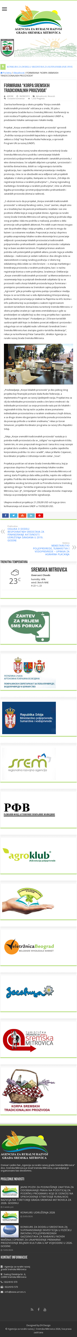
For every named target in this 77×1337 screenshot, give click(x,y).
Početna (7, 72)
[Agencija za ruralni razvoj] (38, 19)
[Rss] (32, 1309)
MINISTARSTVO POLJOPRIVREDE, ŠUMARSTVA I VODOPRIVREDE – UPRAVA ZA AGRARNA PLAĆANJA (51, 549)
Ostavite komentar (16, 98)
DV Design (45, 1325)
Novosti (51, 96)
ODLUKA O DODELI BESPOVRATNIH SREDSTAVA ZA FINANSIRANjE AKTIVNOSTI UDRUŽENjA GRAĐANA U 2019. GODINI (26, 533)
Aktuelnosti (19, 72)
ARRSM (10, 96)
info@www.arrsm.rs (15, 1292)
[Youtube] (45, 1309)
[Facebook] (38, 1309)
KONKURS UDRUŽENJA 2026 (37, 1212)
